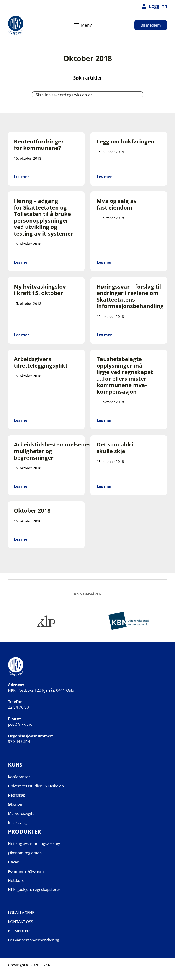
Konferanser (19, 776)
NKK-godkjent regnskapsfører (34, 889)
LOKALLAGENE (21, 912)
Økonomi (16, 804)
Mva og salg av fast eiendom (117, 204)
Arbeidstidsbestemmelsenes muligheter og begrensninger (52, 451)
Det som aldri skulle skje (115, 448)
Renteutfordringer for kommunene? (39, 145)
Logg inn (158, 6)
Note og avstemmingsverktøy (34, 843)
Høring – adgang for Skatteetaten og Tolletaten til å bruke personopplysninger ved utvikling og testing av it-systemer (43, 217)
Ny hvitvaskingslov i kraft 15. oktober (40, 290)
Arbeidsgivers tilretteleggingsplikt (40, 362)
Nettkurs (16, 880)
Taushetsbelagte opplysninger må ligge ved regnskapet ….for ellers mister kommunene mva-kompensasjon (125, 375)
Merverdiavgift (21, 813)
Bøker (13, 862)
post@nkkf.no (20, 724)
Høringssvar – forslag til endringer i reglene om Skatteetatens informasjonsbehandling (130, 296)
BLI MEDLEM (19, 930)
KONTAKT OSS (20, 921)
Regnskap (16, 795)
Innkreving (17, 822)
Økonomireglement (25, 852)
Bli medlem (151, 25)
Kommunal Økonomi (26, 871)
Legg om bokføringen (125, 141)
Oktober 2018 (32, 510)
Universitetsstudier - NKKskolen (36, 786)
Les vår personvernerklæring (33, 940)
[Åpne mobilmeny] (76, 25)
